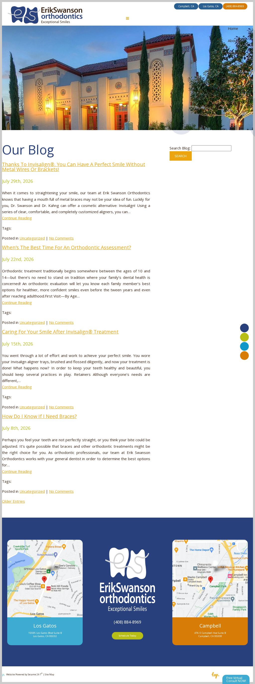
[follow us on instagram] (244, 355)
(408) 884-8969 (235, 6)
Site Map (49, 674)
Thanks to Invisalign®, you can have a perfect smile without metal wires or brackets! (73, 167)
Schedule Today (127, 635)
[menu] (127, 18)
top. (215, 674)
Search (181, 156)
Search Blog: (180, 148)
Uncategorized (32, 238)
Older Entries (13, 501)
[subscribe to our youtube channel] (244, 337)
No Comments (61, 238)
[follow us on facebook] (244, 328)
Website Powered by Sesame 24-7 (24, 674)
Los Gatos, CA (210, 6)
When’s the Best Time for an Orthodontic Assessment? (66, 247)
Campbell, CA (186, 6)
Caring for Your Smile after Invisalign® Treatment (60, 331)
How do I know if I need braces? (39, 416)
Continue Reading (17, 217)
